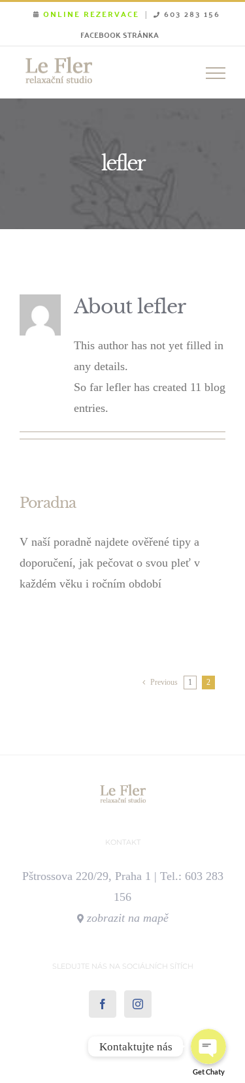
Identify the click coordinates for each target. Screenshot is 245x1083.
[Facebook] (102, 1004)
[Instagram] (138, 1004)
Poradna (48, 503)
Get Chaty (209, 1071)
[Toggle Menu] (215, 73)
